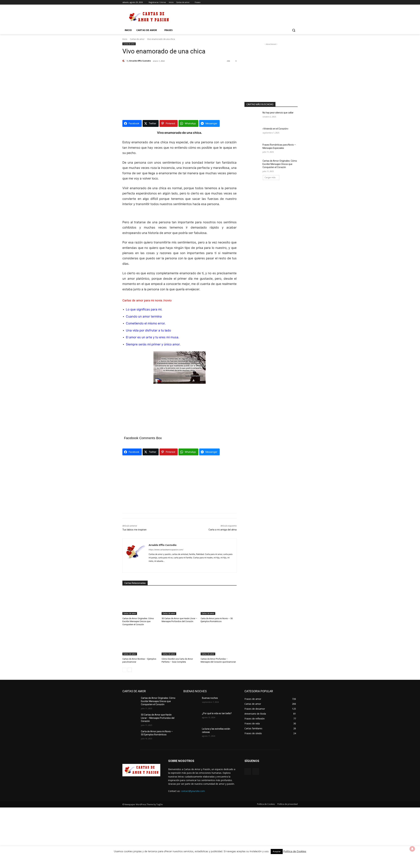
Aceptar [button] (277, 851)
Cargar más (270, 177)
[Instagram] (282, 2)
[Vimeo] (291, 2)
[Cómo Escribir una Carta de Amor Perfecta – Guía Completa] (180, 642)
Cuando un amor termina (144, 316)
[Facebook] (277, 2)
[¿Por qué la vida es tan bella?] (191, 717)
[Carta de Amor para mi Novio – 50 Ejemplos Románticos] (219, 602)
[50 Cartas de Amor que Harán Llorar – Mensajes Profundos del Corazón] (180, 602)
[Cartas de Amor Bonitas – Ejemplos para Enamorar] (140, 642)
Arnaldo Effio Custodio (140, 61)
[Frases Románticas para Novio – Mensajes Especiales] (252, 148)
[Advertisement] (234, 16)
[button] (294, 30)
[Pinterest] (155, 566)
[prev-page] (124, 670)
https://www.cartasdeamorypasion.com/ (166, 549)
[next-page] (130, 670)
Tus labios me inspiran (134, 529)
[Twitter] (287, 2)
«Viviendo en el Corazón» (275, 128)
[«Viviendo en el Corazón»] (252, 132)
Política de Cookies (294, 851)
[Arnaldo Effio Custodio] (124, 60)
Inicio (124, 39)
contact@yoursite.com (193, 791)
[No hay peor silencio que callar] (252, 116)
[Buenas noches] (191, 702)
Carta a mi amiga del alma (223, 529)
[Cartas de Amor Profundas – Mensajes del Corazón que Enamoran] (219, 642)
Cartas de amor (137, 39)
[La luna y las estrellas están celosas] (191, 732)
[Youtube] (296, 2)
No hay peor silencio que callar (278, 112)
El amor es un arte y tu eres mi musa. (152, 337)
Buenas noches (210, 698)
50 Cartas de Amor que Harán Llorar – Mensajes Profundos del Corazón (157, 717)
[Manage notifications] (412, 848)
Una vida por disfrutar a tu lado (148, 330)
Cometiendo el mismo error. (146, 323)
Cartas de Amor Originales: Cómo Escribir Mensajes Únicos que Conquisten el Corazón (138, 621)
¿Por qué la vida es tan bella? (217, 713)
